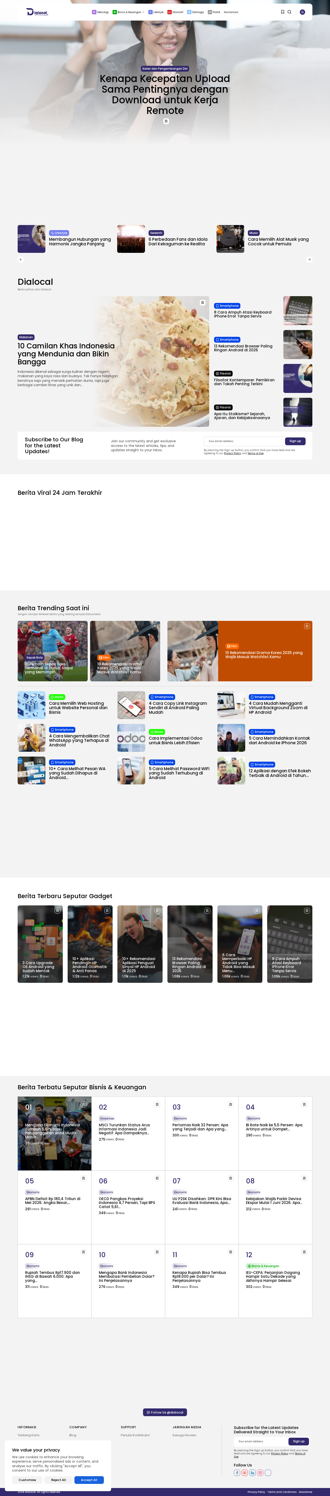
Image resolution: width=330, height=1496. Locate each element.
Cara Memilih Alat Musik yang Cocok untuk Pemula (278, 241)
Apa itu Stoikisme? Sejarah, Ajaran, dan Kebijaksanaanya (242, 416)
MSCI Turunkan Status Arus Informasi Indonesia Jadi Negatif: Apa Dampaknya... (124, 1128)
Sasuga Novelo (184, 1435)
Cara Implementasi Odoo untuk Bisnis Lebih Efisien (175, 740)
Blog (72, 1435)
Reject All (58, 1480)
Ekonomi (33, 1118)
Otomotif (177, 12)
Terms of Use (256, 453)
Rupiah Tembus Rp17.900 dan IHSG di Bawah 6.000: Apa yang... (52, 1276)
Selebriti (156, 233)
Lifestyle (158, 12)
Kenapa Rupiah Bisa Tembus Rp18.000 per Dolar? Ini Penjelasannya (199, 1276)
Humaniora (231, 12)
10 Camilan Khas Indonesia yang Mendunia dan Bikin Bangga (66, 354)
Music (254, 233)
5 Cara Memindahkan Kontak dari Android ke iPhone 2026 (279, 740)
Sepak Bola (35, 657)
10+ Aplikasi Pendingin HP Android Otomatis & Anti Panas (89, 964)
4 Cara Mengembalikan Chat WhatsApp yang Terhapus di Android (79, 740)
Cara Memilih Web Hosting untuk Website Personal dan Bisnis (78, 707)
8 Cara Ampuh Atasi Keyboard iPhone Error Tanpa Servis (243, 314)
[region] (58, 1465)
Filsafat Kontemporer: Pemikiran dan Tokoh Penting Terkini (244, 382)
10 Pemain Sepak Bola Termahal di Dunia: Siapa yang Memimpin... (49, 668)
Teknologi (103, 12)
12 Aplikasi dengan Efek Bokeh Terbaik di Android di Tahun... (280, 773)
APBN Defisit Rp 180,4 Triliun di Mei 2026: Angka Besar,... (52, 1200)
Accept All (89, 1480)
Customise (27, 1480)
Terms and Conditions (281, 1492)
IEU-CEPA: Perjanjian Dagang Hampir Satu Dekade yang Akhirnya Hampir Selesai (273, 1276)
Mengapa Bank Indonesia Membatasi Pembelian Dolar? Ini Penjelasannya (126, 1276)
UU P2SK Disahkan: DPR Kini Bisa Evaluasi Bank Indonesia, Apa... (201, 1200)
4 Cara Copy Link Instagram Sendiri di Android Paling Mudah (178, 707)
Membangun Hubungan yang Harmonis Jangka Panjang (80, 241)
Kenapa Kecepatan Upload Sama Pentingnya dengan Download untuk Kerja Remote (165, 94)
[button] (21, 259)
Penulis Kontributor (135, 1435)
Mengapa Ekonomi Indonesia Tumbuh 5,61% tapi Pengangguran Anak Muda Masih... (52, 1131)
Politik (216, 12)
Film (106, 657)
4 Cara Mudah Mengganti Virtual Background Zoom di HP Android (278, 707)
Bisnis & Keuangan (129, 12)
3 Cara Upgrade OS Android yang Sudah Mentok (38, 966)
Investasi (107, 1118)
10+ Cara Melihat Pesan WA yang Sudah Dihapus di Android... (77, 773)
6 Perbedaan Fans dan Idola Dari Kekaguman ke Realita (178, 241)
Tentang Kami (28, 1435)
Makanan (26, 337)
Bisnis (59, 697)
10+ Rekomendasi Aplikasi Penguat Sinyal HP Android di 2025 (138, 964)
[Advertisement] (165, 181)
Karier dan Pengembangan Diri (165, 69)
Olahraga (198, 12)
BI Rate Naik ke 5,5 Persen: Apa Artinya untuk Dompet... (274, 1127)
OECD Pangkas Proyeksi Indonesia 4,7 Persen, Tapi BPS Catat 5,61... (127, 1202)
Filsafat (225, 373)
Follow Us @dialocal (167, 1412)
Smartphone (229, 306)
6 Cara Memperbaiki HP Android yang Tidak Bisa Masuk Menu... (238, 962)
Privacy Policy (232, 453)
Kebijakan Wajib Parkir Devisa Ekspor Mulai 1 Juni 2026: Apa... (274, 1200)
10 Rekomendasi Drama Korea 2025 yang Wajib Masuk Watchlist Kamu (119, 668)
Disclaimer (305, 1492)
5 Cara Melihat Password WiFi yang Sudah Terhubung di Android (179, 773)
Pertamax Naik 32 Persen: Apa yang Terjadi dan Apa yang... (200, 1127)
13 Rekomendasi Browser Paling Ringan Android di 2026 (243, 348)
